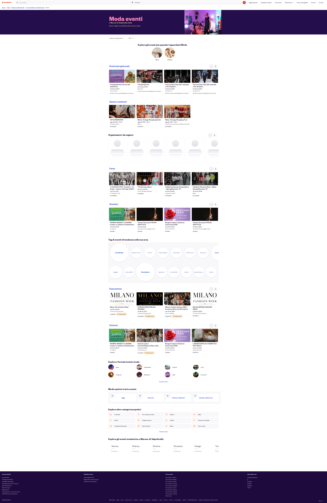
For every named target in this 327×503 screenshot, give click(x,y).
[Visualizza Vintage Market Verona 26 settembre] (122, 76)
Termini (166, 500)
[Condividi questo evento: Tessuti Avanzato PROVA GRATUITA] (160, 218)
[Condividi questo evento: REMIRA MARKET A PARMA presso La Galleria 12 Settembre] (133, 218)
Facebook (249, 481)
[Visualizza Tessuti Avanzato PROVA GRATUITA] (150, 214)
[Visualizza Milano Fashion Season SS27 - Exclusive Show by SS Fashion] (177, 298)
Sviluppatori (155, 500)
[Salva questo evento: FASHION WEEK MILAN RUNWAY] (156, 303)
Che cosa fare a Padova (171, 489)
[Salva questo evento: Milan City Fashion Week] (128, 303)
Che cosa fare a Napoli (171, 481)
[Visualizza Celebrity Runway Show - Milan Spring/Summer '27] (205, 178)
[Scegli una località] (132, 2)
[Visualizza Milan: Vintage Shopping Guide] (150, 111)
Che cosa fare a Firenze (171, 483)
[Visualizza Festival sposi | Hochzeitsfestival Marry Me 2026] (150, 335)
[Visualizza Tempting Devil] (150, 76)
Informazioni (112, 500)
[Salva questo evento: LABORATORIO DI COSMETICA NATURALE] (211, 339)
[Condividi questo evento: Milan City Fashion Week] (133, 303)
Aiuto (122, 500)
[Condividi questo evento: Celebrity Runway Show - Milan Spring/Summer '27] (215, 183)
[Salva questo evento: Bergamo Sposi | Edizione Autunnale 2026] (184, 218)
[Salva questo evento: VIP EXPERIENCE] (128, 115)
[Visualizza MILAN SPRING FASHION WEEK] (205, 298)
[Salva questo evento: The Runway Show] (156, 183)
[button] (288, 2)
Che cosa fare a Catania (171, 492)
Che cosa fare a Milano (171, 479)
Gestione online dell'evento (90, 481)
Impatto (141, 500)
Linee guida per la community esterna (11, 492)
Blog (118, 500)
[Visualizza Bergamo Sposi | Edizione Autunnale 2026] (177, 214)
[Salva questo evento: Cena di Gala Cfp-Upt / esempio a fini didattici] (184, 80)
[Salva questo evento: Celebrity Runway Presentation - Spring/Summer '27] (184, 183)
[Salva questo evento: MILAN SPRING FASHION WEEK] (211, 303)
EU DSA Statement (192, 500)
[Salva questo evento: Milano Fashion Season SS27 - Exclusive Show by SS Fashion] (184, 303)
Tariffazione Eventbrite (7, 479)
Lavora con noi (128, 500)
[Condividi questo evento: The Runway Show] (160, 183)
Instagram (249, 485)
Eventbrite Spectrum (7, 485)
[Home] (6, 2)
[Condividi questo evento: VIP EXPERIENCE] (133, 115)
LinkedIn (249, 483)
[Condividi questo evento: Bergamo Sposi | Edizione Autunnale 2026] (188, 218)
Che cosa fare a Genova (171, 494)
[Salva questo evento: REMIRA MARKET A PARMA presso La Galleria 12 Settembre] (128, 218)
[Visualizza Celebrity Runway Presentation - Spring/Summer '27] (177, 178)
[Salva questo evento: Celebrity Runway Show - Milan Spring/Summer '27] (211, 183)
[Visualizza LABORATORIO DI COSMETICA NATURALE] (205, 335)
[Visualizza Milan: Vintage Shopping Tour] (177, 111)
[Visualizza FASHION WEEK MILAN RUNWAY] (150, 298)
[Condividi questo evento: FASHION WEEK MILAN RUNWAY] (160, 303)
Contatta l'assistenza (252, 477)
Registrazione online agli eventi (91, 479)
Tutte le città (169, 496)
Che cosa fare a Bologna (171, 485)
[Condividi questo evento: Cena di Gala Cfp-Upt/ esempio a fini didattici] (215, 80)
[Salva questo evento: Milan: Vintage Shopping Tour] (184, 115)
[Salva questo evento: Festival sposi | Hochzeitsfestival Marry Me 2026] (156, 339)
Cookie (184, 500)
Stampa (136, 500)
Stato (160, 500)
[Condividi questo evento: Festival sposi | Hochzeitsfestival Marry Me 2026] (160, 339)
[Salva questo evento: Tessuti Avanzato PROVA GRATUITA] (156, 218)
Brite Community (6, 487)
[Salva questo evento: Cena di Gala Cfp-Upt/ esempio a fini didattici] (211, 80)
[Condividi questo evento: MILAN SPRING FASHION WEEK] (215, 303)
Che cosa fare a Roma (171, 477)
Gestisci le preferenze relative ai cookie (208, 500)
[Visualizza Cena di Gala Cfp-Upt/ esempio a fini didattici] (205, 76)
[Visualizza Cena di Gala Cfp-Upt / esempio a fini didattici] (177, 76)
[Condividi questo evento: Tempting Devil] (160, 80)
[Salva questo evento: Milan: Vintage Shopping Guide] (156, 115)
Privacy (171, 500)
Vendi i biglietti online (89, 477)
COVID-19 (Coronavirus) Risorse (9, 494)
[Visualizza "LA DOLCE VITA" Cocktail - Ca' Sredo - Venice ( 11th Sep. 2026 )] (122, 178)
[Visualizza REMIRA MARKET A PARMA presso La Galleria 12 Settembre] (122, 214)
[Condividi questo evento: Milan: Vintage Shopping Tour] (188, 115)
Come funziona (5, 477)
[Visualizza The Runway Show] (150, 178)
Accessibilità (178, 500)
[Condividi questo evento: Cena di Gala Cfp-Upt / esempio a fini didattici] (188, 80)
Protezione (147, 500)
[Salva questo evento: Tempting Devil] (156, 80)
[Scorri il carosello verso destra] (216, 66)
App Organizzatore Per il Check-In (10, 483)
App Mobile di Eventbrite (8, 481)
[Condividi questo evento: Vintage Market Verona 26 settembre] (133, 80)
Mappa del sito (5, 489)
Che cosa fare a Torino (171, 487)
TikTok (249, 487)
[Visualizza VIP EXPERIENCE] (122, 111)
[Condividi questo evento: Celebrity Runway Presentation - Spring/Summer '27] (188, 183)
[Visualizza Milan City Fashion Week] (122, 298)
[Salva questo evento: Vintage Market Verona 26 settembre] (128, 80)
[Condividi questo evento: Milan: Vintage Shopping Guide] (160, 115)
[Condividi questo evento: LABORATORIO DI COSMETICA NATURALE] (215, 339)
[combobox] (188, 3)
